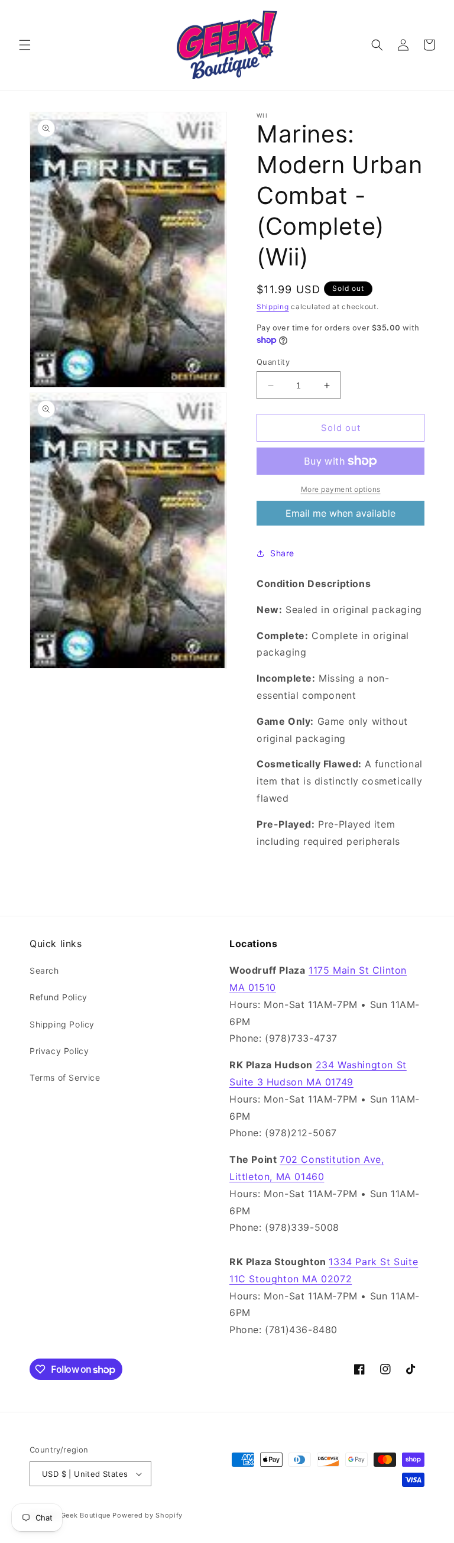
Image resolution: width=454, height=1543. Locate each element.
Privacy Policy (59, 1051)
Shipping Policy (62, 1024)
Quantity (273, 362)
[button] (25, 45)
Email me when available (340, 513)
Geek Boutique (86, 1515)
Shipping (273, 306)
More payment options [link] (341, 489)
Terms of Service (65, 1077)
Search (44, 970)
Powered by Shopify (147, 1515)
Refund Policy (58, 997)
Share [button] (282, 553)
